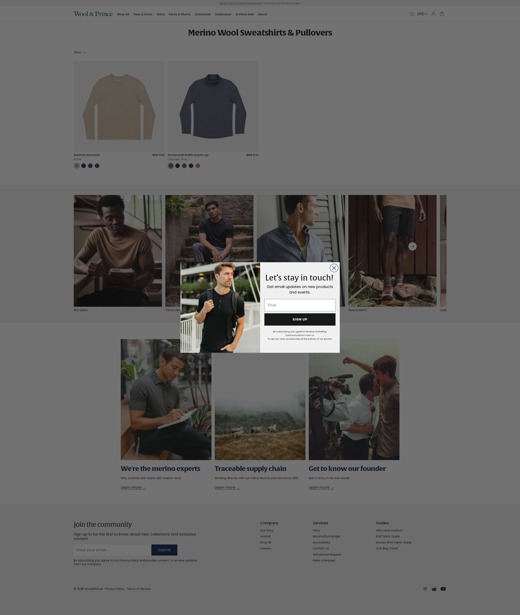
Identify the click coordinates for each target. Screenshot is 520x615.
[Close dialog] (334, 268)
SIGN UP (300, 319)
